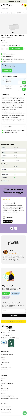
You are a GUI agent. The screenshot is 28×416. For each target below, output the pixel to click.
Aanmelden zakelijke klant (7, 396)
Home (2, 12)
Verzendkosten (4, 369)
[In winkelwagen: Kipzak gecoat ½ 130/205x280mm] (24, 89)
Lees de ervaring (7, 221)
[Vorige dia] (11, 228)
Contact (3, 357)
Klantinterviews (4, 391)
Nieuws (2, 378)
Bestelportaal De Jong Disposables (9, 398)
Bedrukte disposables (6, 409)
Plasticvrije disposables (6, 406)
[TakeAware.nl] (10, 5)
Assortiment (7, 12)
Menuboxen (13, 12)
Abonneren (14, 315)
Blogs (2, 380)
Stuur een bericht (15, 293)
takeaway (22, 120)
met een (14, 1)
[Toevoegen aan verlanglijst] (25, 49)
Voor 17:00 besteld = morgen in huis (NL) (14, 321)
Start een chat (7, 70)
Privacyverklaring (5, 362)
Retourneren (4, 364)
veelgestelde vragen (12, 288)
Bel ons (5, 293)
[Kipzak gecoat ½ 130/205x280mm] (3, 86)
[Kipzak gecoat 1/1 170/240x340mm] (3, 80)
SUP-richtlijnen (4, 388)
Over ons (3, 385)
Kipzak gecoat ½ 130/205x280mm (9, 86)
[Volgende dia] (15, 228)
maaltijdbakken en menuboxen (11, 119)
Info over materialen (6, 412)
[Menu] (1, 5)
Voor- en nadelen (7, 127)
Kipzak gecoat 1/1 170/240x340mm (9, 80)
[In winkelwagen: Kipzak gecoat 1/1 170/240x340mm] (24, 82)
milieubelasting (9, 61)
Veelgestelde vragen (6, 367)
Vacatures (3, 393)
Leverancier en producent (7, 383)
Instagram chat (6, 297)
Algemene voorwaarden (7, 354)
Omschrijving (5, 94)
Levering (3, 359)
